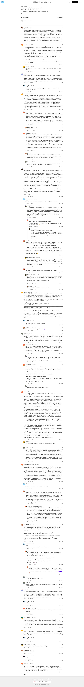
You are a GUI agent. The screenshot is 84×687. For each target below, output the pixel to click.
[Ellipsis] (62, 27)
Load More (24, 674)
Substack (36, 684)
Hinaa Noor (26, 630)
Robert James (31, 219)
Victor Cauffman (27, 644)
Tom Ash (27, 66)
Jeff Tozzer (23, 9)
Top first (60, 17)
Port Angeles (24, 6)
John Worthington (27, 617)
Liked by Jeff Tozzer (28, 28)
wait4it (28, 161)
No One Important (27, 292)
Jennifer (27, 268)
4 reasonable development (31, 112)
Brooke (25, 27)
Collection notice (49, 678)
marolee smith (28, 133)
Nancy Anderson (27, 169)
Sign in (80, 2)
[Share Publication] (70, 2)
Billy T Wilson (26, 93)
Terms (44, 678)
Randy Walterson (27, 590)
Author (27, 86)
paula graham (30, 127)
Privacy (40, 678)
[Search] (67, 2)
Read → (22, 13)
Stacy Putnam (26, 663)
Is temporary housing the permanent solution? (31, 7)
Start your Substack (39, 681)
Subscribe (74, 2)
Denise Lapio (26, 74)
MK (24, 44)
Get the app (47, 681)
